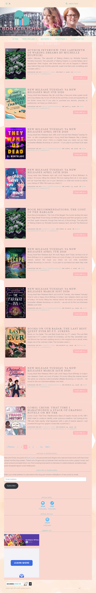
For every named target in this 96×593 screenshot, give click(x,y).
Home (15, 39)
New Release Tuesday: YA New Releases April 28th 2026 (52, 130)
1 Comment (72, 429)
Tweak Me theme (71, 588)
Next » (47, 447)
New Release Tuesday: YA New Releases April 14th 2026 (52, 171)
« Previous (11, 447)
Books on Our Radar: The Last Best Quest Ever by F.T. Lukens (57, 330)
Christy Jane (48, 72)
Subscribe (11, 486)
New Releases (57, 429)
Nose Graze (85, 588)
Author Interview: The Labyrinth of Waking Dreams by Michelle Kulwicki (56, 53)
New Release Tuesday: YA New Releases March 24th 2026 (52, 369)
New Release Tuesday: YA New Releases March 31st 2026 (52, 290)
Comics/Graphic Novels (39, 429)
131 (41, 447)
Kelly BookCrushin (51, 106)
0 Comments (45, 74)
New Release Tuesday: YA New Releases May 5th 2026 (52, 91)
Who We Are (29, 39)
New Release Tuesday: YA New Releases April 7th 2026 (52, 250)
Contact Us (77, 39)
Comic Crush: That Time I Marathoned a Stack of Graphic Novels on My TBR (55, 410)
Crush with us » (80, 78)
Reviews (45, 39)
